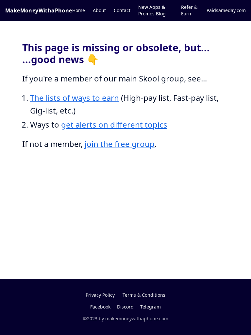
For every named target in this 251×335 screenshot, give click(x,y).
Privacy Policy (100, 295)
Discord (125, 307)
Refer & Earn (189, 10)
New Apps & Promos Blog (152, 10)
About (99, 10)
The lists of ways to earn (74, 97)
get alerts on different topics (114, 124)
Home (78, 10)
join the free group (120, 143)
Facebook (100, 307)
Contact (122, 10)
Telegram (150, 307)
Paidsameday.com (226, 10)
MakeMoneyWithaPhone (38, 10)
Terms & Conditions (144, 295)
